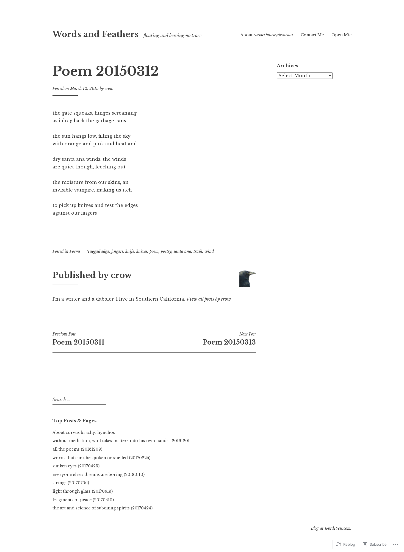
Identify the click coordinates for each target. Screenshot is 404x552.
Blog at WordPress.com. (331, 528)
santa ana (182, 251)
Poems (75, 251)
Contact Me (312, 34)
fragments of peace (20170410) (83, 499)
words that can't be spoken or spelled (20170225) (101, 457)
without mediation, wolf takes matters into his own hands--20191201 (121, 440)
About (266, 34)
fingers (117, 251)
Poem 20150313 (229, 339)
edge (105, 251)
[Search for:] (78, 399)
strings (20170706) (70, 482)
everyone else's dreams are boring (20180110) (98, 474)
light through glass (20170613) (82, 491)
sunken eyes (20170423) (75, 466)
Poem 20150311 (78, 339)
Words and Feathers (95, 34)
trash (197, 251)
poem (154, 251)
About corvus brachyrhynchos (83, 432)
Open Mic (341, 34)
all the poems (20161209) (77, 449)
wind (209, 251)
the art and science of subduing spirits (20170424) (102, 508)
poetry (166, 251)
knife (129, 251)
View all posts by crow (209, 299)
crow (109, 88)
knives (141, 251)
